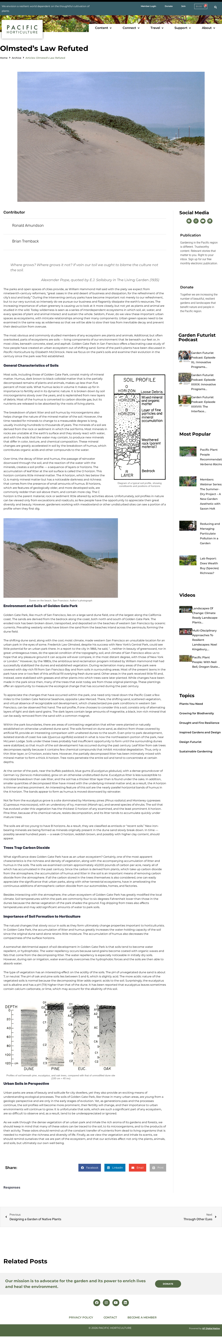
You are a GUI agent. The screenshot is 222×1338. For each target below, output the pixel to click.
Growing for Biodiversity (196, 713)
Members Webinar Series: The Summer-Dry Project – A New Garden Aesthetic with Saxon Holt (211, 494)
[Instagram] (196, 221)
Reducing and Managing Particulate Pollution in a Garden (210, 533)
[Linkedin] (209, 221)
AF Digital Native (211, 1328)
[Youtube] (203, 221)
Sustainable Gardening (195, 751)
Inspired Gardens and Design (200, 732)
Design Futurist (190, 742)
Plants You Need (191, 703)
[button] (103, 28)
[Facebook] (189, 221)
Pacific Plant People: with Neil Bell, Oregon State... (206, 662)
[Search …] (215, 7)
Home (4, 57)
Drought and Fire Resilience (199, 723)
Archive (16, 57)
